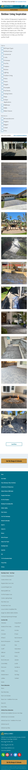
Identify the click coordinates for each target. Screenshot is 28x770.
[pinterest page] (7, 755)
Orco (5, 130)
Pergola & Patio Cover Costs (7, 583)
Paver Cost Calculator (6, 695)
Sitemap (2, 567)
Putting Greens (8, 94)
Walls (5, 108)
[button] (22, 6)
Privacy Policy (3, 562)
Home (2, 474)
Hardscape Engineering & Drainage (9, 616)
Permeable (7, 87)
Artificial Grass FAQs (5, 728)
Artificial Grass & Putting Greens (7, 487)
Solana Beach (18, 648)
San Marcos (17, 667)
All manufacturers (9, 118)
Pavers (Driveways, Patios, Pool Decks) (8, 482)
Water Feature (8, 111)
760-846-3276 (9, 741)
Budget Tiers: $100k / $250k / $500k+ (9, 613)
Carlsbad (17, 678)
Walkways (7, 105)
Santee (2, 682)
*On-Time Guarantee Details (6, 558)
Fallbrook (3, 652)
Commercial (7, 54)
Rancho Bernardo (5, 660)
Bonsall (2, 656)
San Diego (17, 674)
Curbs (5, 57)
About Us (3, 525)
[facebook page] (11, 755)
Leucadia (3, 645)
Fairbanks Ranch (5, 674)
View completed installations (20, 135)
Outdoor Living (8, 75)
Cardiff (2, 648)
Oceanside (17, 652)
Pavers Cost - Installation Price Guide (9, 699)
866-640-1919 (10, 744)
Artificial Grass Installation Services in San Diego (11, 713)
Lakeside (17, 660)
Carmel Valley (4, 663)
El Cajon (16, 634)
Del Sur (2, 630)
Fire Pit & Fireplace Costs (6, 594)
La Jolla (16, 663)
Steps (5, 97)
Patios (5, 78)
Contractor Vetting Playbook (7, 576)
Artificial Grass (8, 51)
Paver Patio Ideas (5, 692)
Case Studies (3, 478)
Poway (16, 671)
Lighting (6, 72)
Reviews (2, 533)
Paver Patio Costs (5, 601)
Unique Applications (7, 100)
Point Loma (3, 667)
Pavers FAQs (4, 706)
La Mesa (3, 678)
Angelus (6, 121)
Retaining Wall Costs (5, 590)
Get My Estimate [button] (14, 10)
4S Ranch (3, 637)
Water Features (4, 512)
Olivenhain (3, 623)
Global (6, 127)
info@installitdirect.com (9, 748)
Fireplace (6, 66)
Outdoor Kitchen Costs (6, 579)
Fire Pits (6, 63)
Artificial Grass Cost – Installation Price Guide (11, 720)
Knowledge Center (4, 546)
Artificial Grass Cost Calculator (7, 716)
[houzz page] (3, 755)
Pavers (6, 81)
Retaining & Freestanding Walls (7, 504)
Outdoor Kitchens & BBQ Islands (7, 491)
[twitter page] (15, 755)
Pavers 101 (3, 703)
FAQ (2, 554)
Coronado (3, 634)
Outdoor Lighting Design (6, 598)
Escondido (17, 641)
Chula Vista (17, 626)
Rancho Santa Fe (18, 637)
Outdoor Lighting (4, 508)
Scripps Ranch (18, 623)
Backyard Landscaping (5, 520)
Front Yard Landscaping (5, 516)
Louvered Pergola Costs (6, 587)
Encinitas (17, 630)
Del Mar (3, 671)
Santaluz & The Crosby (6, 626)
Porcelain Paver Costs (6, 605)
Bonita (16, 656)
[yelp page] (19, 755)
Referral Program (4, 537)
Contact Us (3, 529)
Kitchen (6, 69)
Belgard (6, 124)
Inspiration (3, 550)
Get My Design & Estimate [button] (14, 461)
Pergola (6, 84)
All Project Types (8, 48)
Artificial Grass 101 (5, 724)
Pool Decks (7, 90)
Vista (16, 645)
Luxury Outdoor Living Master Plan (9, 609)
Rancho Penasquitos (5, 641)
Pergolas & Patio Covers (5, 495)
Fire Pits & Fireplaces (5, 499)
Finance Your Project (5, 541)
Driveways (7, 60)
